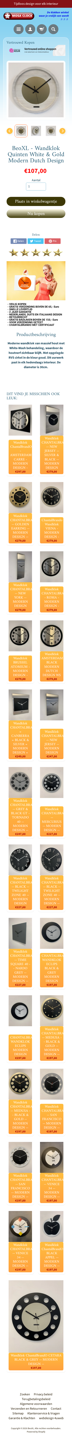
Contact (56, 1408)
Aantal (36, 180)
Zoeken (25, 1394)
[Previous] (10, 131)
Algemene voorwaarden (36, 1404)
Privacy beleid (43, 1394)
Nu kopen (36, 214)
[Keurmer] (36, 254)
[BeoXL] (19, 16)
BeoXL (31, 1428)
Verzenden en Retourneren (29, 1408)
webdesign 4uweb (51, 1418)
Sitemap (18, 1413)
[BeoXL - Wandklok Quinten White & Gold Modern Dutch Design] (21, 130)
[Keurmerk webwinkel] (36, 50)
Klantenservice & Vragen (43, 1413)
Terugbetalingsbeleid (36, 1399)
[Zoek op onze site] (53, 29)
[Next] (62, 131)
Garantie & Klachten (22, 1418)
